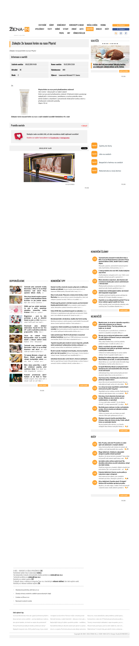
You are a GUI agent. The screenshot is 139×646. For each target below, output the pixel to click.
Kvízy (107, 29)
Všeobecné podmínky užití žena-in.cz (27, 590)
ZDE (41, 570)
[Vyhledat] (116, 33)
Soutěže (90, 29)
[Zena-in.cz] (20, 29)
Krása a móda (92, 25)
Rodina (103, 25)
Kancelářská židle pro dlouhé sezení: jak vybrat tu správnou (68, 626)
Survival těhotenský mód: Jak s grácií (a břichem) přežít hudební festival (31, 616)
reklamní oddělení (58, 581)
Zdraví (74, 29)
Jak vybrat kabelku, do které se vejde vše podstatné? (29, 622)
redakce (38, 573)
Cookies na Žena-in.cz (22, 597)
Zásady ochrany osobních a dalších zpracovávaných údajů (33, 593)
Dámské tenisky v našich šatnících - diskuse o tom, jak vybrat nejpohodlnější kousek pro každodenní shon (68, 619)
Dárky (51, 25)
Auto (81, 29)
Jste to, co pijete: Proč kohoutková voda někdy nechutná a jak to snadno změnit (68, 629)
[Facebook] (126, 33)
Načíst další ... (43, 385)
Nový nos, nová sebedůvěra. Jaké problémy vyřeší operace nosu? (106, 616)
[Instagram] (121, 33)
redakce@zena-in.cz (56, 575)
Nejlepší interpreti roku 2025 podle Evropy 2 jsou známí (30, 629)
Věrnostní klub (79, 33)
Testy (50, 29)
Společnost (39, 29)
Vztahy (65, 29)
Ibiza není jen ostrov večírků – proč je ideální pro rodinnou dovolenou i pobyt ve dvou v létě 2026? (31, 619)
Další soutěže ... (124, 71)
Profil (61, 33)
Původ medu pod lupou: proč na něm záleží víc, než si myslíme (106, 626)
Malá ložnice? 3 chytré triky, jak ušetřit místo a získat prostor (106, 629)
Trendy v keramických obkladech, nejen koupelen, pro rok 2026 (106, 622)
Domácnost (61, 25)
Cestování (42, 25)
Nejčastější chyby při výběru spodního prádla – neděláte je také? (68, 622)
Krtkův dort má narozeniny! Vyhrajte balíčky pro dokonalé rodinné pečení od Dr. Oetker (109, 65)
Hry (68, 33)
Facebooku (54, 137)
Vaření (57, 29)
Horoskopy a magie (76, 25)
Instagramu (65, 137)
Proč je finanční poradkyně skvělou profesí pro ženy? (29, 626)
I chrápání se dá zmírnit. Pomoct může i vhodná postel (67, 616)
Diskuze (99, 29)
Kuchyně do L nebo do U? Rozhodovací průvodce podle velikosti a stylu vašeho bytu (106, 619)
